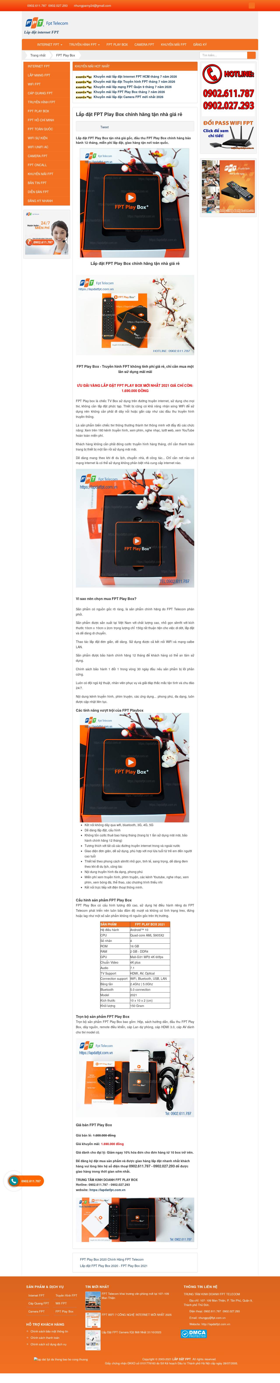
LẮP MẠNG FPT (39, 75)
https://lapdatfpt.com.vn (107, 1190)
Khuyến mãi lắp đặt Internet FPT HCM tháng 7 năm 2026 (135, 76)
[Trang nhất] (28, 44)
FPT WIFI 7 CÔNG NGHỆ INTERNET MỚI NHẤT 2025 (137, 1315)
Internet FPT (36, 1295)
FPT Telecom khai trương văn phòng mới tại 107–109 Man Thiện (135, 1296)
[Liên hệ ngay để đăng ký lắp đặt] (228, 89)
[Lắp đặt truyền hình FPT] (228, 186)
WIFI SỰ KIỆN (37, 138)
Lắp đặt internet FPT (41, 32)
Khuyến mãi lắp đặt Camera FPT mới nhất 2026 (128, 97)
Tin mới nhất (97, 1286)
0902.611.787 (37, 5)
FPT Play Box (65, 1311)
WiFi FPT (34, 84)
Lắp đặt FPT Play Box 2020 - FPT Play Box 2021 (114, 1265)
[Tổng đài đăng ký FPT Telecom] (46, 232)
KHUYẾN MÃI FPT (40, 174)
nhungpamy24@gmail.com (92, 5)
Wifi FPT (61, 1303)
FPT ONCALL (37, 165)
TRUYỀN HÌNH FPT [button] (83, 44)
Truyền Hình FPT (66, 1295)
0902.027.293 (58, 5)
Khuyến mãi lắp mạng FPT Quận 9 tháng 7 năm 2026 (133, 86)
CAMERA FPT (37, 156)
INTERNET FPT (39, 66)
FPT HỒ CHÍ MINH (41, 120)
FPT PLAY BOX (38, 111)
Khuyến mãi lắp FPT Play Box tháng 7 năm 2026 (129, 92)
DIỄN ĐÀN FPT (38, 192)
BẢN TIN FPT (37, 183)
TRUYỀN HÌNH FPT (41, 102)
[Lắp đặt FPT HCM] (46, 22)
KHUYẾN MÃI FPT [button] (174, 44)
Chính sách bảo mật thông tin (49, 1331)
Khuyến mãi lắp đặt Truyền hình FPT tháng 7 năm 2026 (134, 81)
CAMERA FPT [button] (144, 44)
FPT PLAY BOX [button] (117, 44)
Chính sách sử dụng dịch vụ (48, 1344)
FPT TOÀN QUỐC (40, 129)
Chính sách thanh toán (45, 1337)
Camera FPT (36, 1311)
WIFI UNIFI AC (38, 147)
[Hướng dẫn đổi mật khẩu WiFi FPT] (228, 133)
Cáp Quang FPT (38, 1303)
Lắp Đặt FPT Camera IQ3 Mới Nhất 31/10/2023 (131, 1332)
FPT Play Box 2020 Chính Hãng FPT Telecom (112, 1259)
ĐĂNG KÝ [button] (200, 44)
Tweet (104, 127)
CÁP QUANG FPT (40, 93)
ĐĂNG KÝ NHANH (40, 201)
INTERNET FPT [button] (48, 44)
